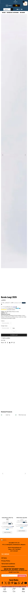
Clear (14, 328)
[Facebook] (2, 583)
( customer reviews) (11, 309)
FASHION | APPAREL (13, 12)
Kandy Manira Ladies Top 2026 (7, 518)
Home (4, 12)
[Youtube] (25, 583)
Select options (7, 532)
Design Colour (4, 325)
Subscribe (22, 576)
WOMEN (22, 12)
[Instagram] (9, 583)
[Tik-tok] (22, 583)
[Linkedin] (15, 583)
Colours (3, 320)
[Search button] (12, 9)
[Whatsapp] (19, 583)
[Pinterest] (12, 583)
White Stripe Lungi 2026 (21, 517)
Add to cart (15, 335)
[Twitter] (5, 583)
